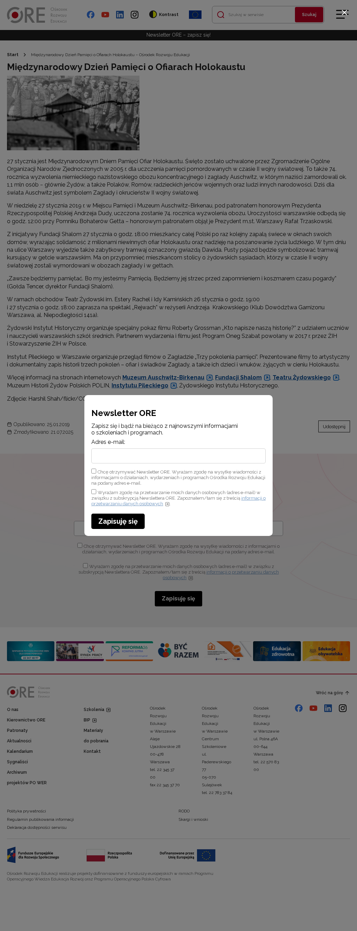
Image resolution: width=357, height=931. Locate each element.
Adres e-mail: (108, 442)
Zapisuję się (118, 521)
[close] (344, 12)
